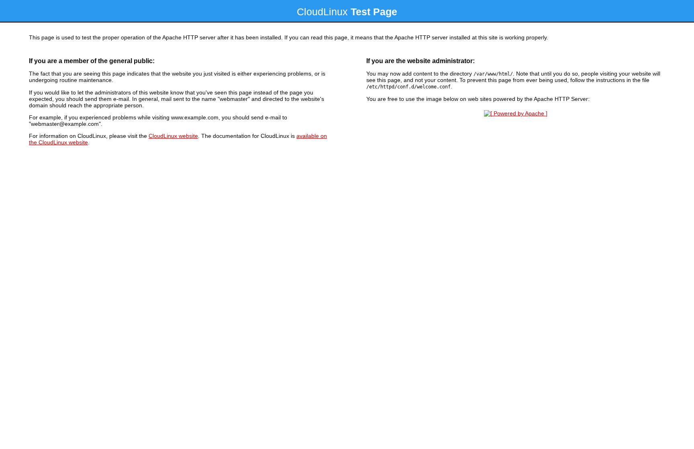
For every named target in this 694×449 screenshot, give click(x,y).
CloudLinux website (173, 136)
